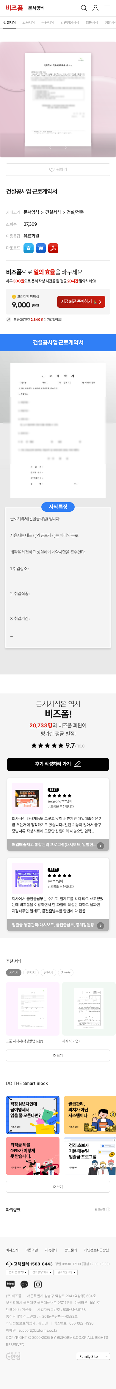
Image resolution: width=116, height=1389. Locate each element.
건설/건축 (75, 212)
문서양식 (31, 212)
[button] (50, 148)
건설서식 (53, 212)
